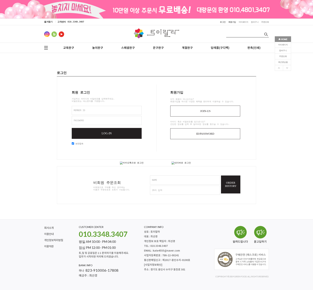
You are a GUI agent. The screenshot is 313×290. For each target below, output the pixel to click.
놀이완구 (97, 47)
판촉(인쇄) (253, 47)
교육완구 (68, 47)
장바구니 (283, 50)
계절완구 (187, 47)
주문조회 (283, 56)
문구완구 (158, 47)
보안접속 (78, 143)
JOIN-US (205, 111)
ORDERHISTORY (231, 184)
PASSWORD (79, 120)
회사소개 (49, 228)
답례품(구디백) (220, 47)
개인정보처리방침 (53, 240)
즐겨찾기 (48, 22)
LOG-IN (107, 133)
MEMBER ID (79, 110)
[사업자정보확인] (153, 264)
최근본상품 (283, 62)
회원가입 (232, 22)
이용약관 (49, 246)
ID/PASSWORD (205, 133)
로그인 (223, 22)
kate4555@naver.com (166, 250)
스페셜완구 (128, 47)
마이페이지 (283, 45)
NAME (154, 180)
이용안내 (49, 234)
